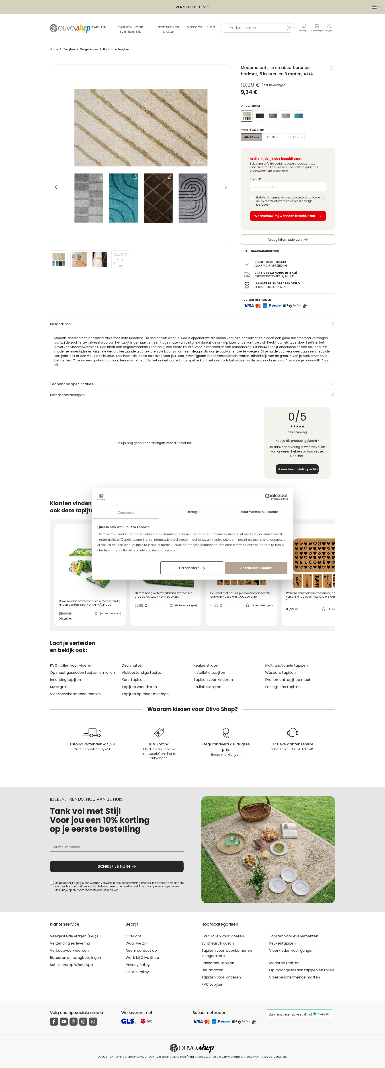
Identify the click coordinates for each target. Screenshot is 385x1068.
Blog (211, 27)
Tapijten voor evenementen (130, 29)
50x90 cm (295, 137)
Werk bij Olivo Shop (142, 957)
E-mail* (255, 179)
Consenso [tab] (126, 512)
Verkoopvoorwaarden (69, 950)
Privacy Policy (138, 964)
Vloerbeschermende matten (75, 694)
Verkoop (194, 27)
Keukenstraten (206, 665)
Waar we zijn (136, 943)
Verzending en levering (70, 943)
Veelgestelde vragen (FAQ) (74, 936)
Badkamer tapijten (217, 963)
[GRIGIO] (272, 115)
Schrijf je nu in (114, 866)
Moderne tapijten (284, 963)
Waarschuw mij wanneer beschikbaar (284, 216)
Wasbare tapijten (280, 672)
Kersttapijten (133, 679)
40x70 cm (251, 137)
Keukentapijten (282, 943)
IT (374, 7)
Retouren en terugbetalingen (75, 957)
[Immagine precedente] (56, 187)
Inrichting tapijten (65, 679)
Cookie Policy (137, 971)
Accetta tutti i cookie (256, 568)
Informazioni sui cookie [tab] (259, 511)
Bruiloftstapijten (207, 686)
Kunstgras (59, 686)
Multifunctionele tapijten (286, 665)
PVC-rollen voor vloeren (71, 665)
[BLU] (298, 115)
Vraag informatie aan (285, 239)
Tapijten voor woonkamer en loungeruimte (226, 953)
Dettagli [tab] (192, 511)
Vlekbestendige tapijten (143, 672)
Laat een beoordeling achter (297, 469)
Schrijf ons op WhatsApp (71, 964)
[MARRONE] (259, 115)
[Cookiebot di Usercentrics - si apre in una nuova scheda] (268, 497)
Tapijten (99, 27)
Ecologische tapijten (283, 686)
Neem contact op (141, 950)
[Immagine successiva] (225, 187)
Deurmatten (132, 665)
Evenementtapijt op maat (288, 679)
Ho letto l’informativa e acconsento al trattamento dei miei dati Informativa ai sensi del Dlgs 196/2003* (290, 201)
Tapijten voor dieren (139, 686)
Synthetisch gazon (168, 29)
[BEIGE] (246, 116)
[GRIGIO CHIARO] (285, 115)
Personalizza (189, 568)
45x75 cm (273, 137)
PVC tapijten (212, 984)
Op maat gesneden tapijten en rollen (82, 672)
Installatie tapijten (209, 672)
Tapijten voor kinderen (213, 679)
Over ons (133, 936)
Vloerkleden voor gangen (291, 950)
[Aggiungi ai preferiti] (331, 68)
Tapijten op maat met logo (145, 694)
